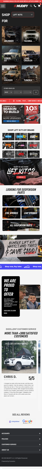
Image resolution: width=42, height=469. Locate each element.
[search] (31, 6)
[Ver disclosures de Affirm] (21, 267)
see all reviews (21, 414)
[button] (39, 6)
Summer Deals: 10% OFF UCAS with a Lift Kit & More (21, 1)
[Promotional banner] (21, 114)
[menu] (2, 6)
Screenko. (12, 461)
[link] (8, 137)
